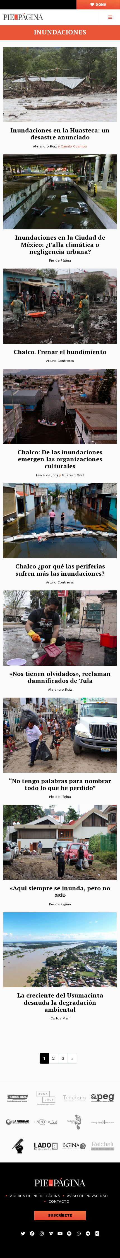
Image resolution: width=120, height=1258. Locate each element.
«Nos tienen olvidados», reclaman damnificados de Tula (60, 677)
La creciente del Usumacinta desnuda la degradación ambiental (60, 1002)
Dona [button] (100, 4)
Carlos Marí (60, 1018)
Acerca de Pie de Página (35, 1196)
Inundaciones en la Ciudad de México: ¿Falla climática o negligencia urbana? (60, 244)
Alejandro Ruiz (45, 146)
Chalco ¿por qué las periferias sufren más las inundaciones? (60, 569)
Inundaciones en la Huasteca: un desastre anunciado (60, 133)
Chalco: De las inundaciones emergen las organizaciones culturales (60, 459)
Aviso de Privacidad (87, 1196)
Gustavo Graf (73, 475)
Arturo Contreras (60, 361)
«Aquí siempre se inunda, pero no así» (60, 891)
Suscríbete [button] (60, 1215)
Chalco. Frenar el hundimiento (60, 352)
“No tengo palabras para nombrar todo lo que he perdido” (60, 784)
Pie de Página (60, 260)
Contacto (59, 1201)
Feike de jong (47, 475)
